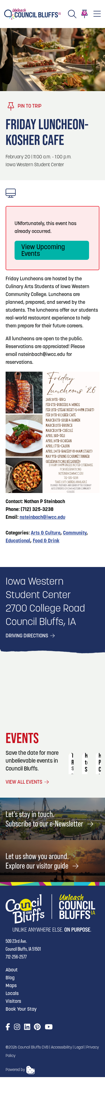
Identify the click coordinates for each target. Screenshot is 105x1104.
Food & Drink (46, 541)
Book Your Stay (21, 1009)
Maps (11, 985)
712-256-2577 (16, 957)
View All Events (24, 782)
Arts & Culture (45, 533)
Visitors (13, 1001)
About (12, 970)
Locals (12, 993)
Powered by (15, 1070)
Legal (79, 1047)
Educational (18, 541)
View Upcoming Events (43, 251)
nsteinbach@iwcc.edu (42, 517)
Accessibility (61, 1047)
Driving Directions (27, 636)
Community (75, 533)
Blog (10, 978)
